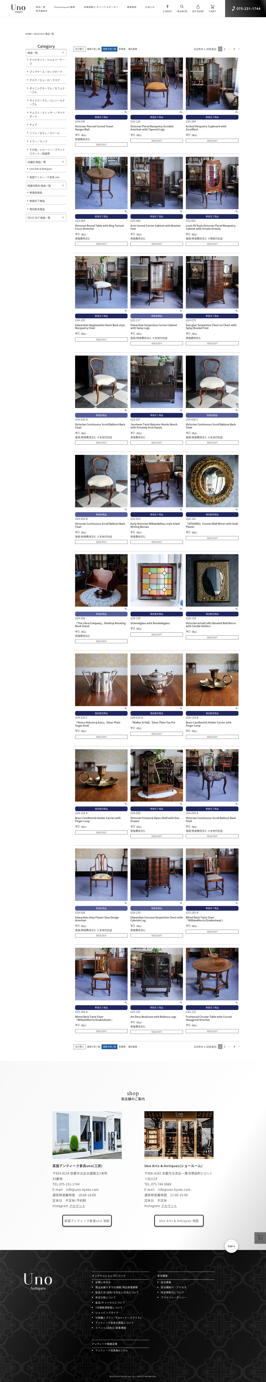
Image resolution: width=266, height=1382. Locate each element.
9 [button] (234, 49)
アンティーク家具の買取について (114, 1322)
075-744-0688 (161, 1184)
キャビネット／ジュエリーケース (47, 61)
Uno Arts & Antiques (40, 169)
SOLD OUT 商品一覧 (39, 217)
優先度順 (132, 48)
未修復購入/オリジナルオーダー (101, 7)
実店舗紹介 (42, 10)
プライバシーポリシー (174, 1297)
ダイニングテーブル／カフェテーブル (47, 90)
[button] (239, 49)
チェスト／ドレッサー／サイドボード (47, 114)
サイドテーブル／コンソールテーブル (47, 102)
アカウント (77, 1205)
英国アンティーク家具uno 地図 (87, 1220)
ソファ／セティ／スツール (44, 133)
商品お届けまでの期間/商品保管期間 (116, 1287)
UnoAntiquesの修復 (64, 7)
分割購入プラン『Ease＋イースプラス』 (119, 1317)
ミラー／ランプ (38, 141)
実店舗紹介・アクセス (174, 1287)
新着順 (122, 48)
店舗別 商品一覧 (37, 162)
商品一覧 (33, 52)
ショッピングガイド (107, 1312)
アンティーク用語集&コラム (111, 1350)
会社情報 (166, 1282)
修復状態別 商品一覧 (39, 185)
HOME (28, 33)
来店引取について (105, 1297)
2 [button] (224, 49)
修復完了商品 (37, 201)
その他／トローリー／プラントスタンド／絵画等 (47, 151)
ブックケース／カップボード (45, 71)
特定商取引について (172, 1292)
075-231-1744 (69, 1184)
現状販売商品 (37, 209)
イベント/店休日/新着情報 (110, 1327)
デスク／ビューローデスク (44, 80)
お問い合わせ (103, 1282)
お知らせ (150, 7)
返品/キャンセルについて (110, 1302)
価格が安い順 (93, 48)
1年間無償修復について (109, 1307)
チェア (33, 124)
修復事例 (132, 7)
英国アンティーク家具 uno (44, 177)
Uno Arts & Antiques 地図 (179, 1220)
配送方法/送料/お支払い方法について (117, 1292)
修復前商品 (35, 192)
